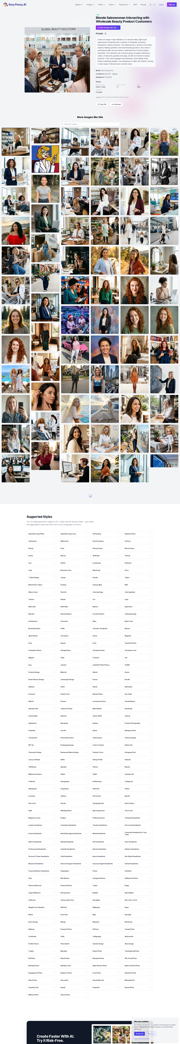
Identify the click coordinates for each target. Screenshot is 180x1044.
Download (117, 104)
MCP (135, 5)
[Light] (154, 4)
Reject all (151, 1034)
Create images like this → (108, 28)
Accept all (139, 1034)
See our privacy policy (142, 1039)
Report (115, 74)
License (98, 97)
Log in (161, 5)
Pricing (143, 5)
